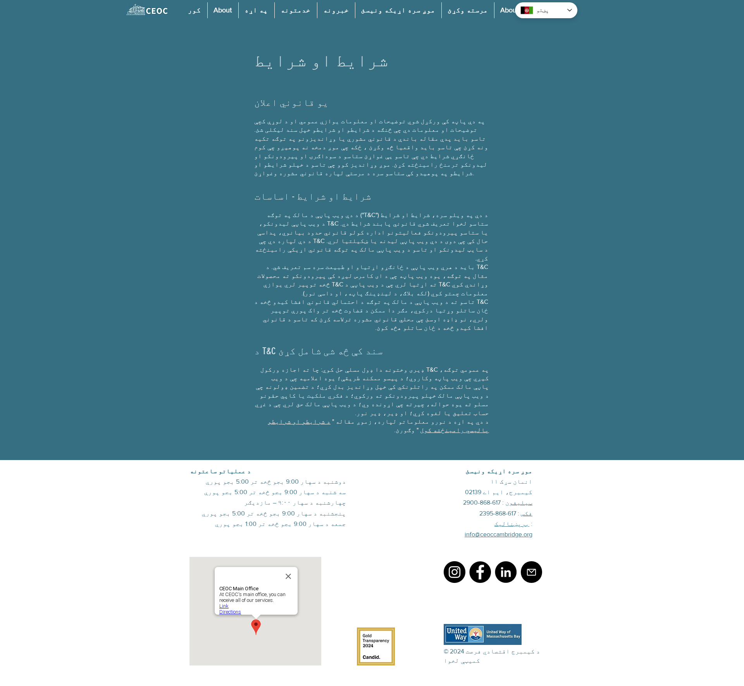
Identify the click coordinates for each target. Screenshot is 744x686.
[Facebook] (480, 572)
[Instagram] (454, 572)
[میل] (531, 572)
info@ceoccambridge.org (498, 534)
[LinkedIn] (506, 572)
